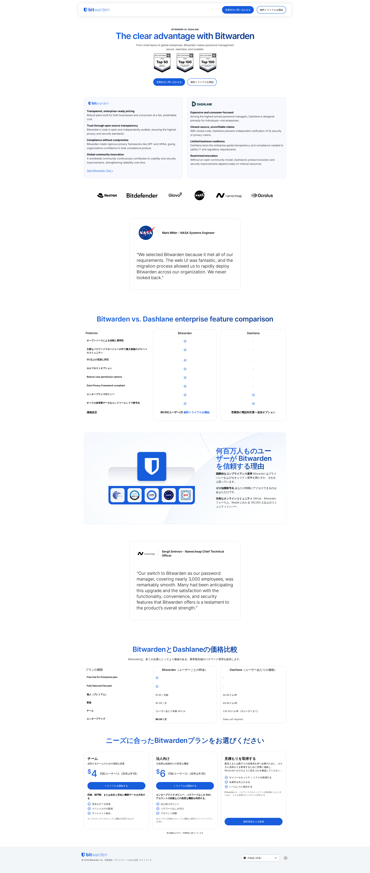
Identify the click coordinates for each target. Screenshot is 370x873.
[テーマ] (285, 858)
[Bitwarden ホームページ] (96, 10)
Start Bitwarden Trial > (100, 170)
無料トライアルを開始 (197, 412)
